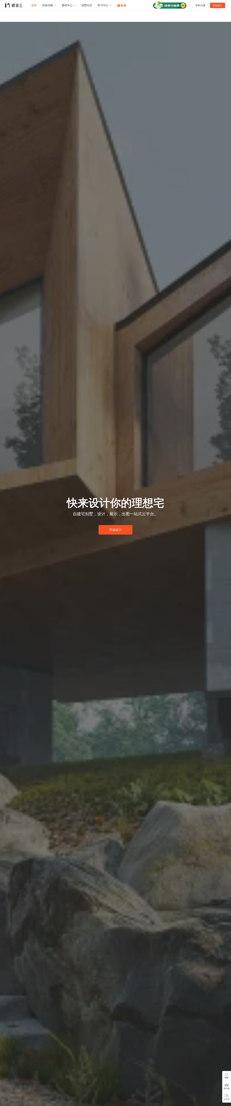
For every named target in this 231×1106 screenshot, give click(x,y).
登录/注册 (200, 5)
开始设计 (217, 5)
